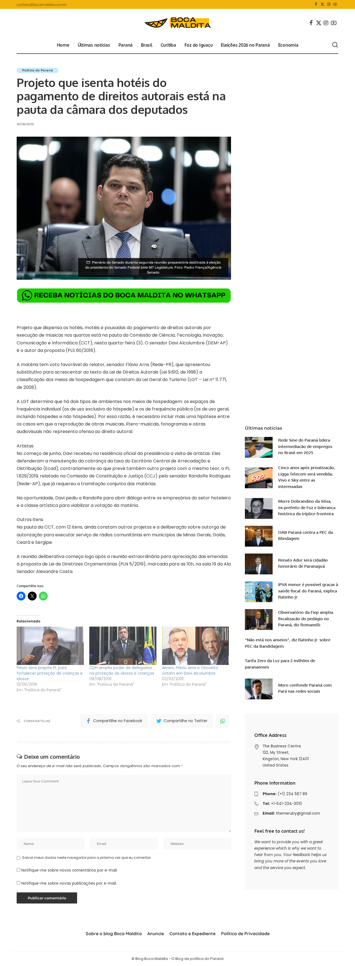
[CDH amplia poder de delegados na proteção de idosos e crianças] (122, 646)
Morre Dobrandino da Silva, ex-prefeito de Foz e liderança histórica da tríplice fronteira (306, 507)
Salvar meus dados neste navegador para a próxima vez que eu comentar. (86, 857)
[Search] (335, 45)
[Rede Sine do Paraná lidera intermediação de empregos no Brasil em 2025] (259, 447)
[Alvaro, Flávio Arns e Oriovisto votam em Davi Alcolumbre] (195, 646)
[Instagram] (329, 4)
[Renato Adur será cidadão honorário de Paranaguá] (259, 564)
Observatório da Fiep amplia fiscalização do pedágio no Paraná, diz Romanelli (305, 618)
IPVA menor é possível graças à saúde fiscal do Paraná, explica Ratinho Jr (308, 591)
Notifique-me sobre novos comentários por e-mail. (69, 870)
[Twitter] (322, 4)
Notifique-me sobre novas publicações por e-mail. (69, 883)
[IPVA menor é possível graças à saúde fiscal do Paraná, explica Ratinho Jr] (259, 591)
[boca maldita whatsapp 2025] (124, 295)
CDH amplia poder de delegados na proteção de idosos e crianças (121, 670)
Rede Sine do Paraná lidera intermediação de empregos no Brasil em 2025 (305, 446)
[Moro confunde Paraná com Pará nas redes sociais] (259, 689)
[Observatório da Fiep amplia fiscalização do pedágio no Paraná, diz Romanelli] (259, 619)
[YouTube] (335, 4)
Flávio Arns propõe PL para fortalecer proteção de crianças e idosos (50, 673)
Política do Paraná (37, 70)
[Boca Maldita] (177, 22)
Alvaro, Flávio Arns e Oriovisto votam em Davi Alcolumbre (190, 670)
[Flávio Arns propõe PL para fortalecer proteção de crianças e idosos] (50, 646)
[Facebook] (316, 4)
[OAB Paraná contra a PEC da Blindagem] (259, 536)
